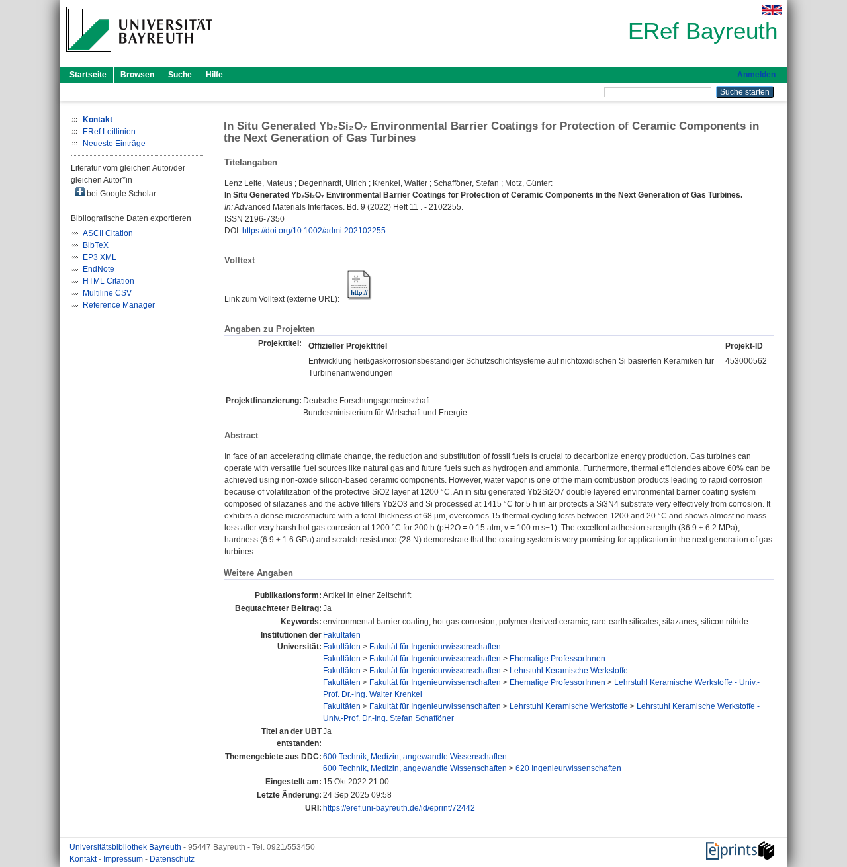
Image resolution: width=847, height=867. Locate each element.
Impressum (124, 859)
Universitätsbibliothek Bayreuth (126, 847)
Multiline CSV (107, 293)
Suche (180, 74)
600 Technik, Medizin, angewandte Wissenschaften (415, 756)
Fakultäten (342, 635)
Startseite (88, 74)
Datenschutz (172, 859)
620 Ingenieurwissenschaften (568, 768)
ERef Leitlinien (109, 131)
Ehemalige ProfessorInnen (557, 658)
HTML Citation (108, 281)
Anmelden (756, 74)
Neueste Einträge (114, 143)
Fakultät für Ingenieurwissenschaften (435, 646)
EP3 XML (99, 257)
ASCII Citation (108, 233)
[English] (772, 10)
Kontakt (84, 859)
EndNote (98, 269)
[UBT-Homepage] (139, 55)
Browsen (137, 74)
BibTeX (96, 245)
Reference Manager (119, 305)
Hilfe (214, 74)
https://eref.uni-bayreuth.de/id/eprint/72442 (399, 808)
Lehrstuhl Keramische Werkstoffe (569, 670)
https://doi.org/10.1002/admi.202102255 (314, 230)
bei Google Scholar (120, 193)
